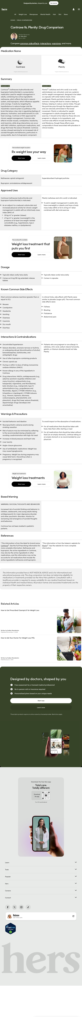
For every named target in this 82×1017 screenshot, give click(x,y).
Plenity (44, 546)
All (15, 14)
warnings (56, 43)
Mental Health (45, 14)
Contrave (4, 546)
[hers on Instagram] (21, 907)
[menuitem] (15, 14)
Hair (54, 14)
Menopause (33, 14)
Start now (21, 158)
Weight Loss (23, 14)
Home (13, 20)
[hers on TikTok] (28, 907)
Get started (53, 3)
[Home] (4, 9)
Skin (60, 14)
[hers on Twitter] (14, 907)
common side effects (29, 43)
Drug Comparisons (24, 20)
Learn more (41, 158)
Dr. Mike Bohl (23, 36)
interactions (45, 43)
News (66, 14)
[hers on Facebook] (7, 907)
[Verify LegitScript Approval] (10, 928)
